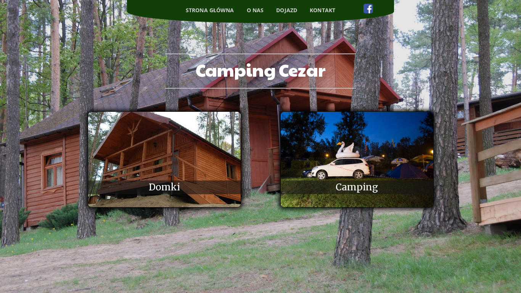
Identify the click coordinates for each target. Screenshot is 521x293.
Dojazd (286, 10)
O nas (255, 10)
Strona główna (210, 10)
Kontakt (322, 10)
